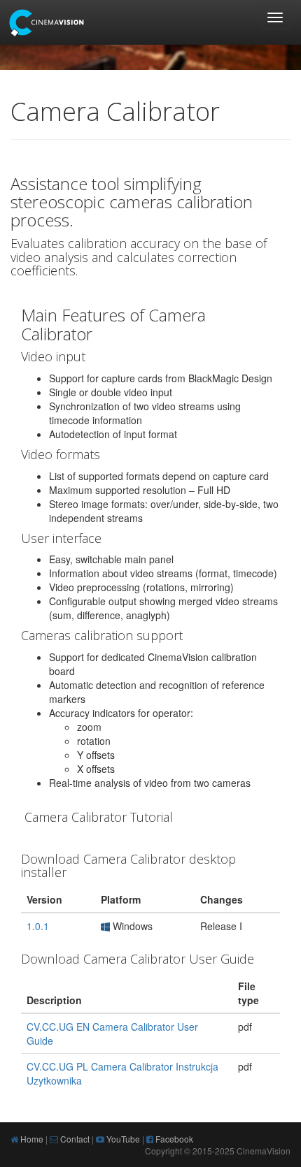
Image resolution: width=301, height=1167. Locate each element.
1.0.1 (38, 926)
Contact (74, 1139)
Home (30, 1139)
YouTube (122, 1139)
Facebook (173, 1139)
